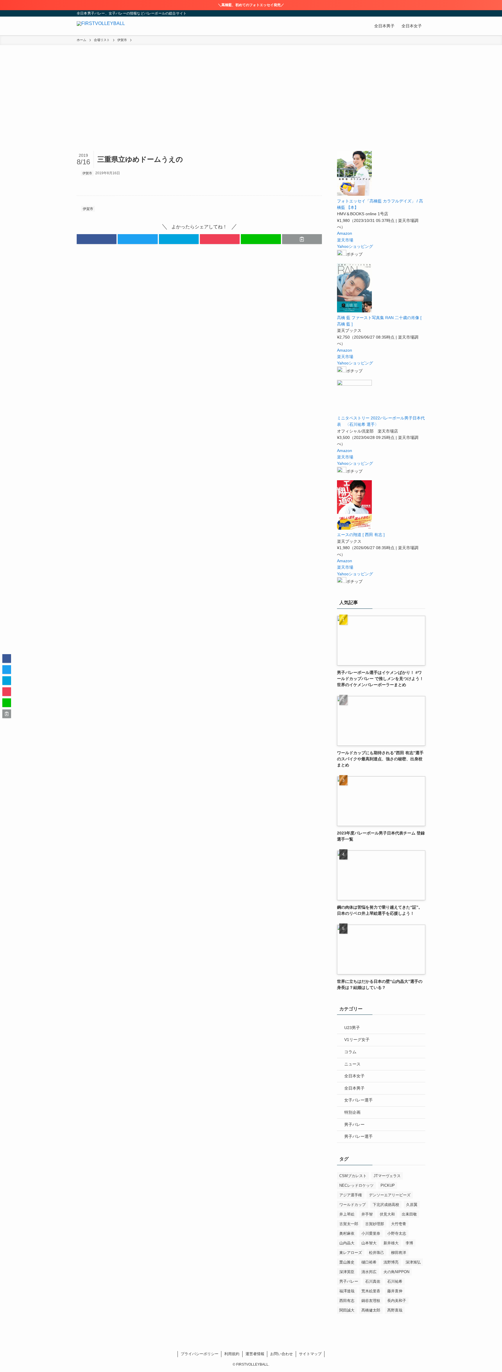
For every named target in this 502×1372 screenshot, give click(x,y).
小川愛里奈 (370, 1233)
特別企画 (352, 1112)
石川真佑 (372, 1281)
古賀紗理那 (374, 1224)
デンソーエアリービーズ (389, 1195)
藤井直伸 (394, 1291)
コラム (350, 1051)
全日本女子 (354, 1076)
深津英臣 (346, 1272)
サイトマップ (310, 1354)
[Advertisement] (251, 107)
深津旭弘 (413, 1262)
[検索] (421, 13)
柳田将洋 (398, 1252)
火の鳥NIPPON (396, 1272)
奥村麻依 (346, 1233)
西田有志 (346, 1300)
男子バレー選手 (358, 1136)
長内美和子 (396, 1300)
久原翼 (411, 1204)
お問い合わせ (281, 1354)
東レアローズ (350, 1252)
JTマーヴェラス (387, 1176)
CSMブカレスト (353, 1176)
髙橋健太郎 (370, 1310)
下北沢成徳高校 (386, 1204)
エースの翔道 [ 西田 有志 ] (361, 534)
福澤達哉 (346, 1291)
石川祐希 (394, 1281)
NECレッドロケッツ (356, 1185)
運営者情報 (254, 1354)
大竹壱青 (398, 1224)
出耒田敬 (409, 1214)
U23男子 (352, 1027)
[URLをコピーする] (302, 239)
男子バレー (354, 1124)
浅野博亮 (391, 1262)
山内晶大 (346, 1243)
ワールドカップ (352, 1204)
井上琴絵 (346, 1214)
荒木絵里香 (370, 1291)
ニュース (352, 1064)
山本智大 (368, 1243)
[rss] (414, 13)
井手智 (367, 1214)
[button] (96, 239)
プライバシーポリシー (199, 1354)
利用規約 (231, 1354)
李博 (409, 1243)
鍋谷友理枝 (370, 1300)
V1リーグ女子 (357, 1039)
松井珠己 (376, 1252)
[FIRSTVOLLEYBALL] (101, 26)
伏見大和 (387, 1214)
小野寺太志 (396, 1233)
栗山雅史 (346, 1262)
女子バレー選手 (358, 1100)
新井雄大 (391, 1243)
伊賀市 (87, 173)
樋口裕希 (368, 1262)
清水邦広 (368, 1272)
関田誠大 (346, 1310)
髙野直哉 (394, 1310)
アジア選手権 (350, 1195)
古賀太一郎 (348, 1224)
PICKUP (388, 1185)
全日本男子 (354, 1088)
